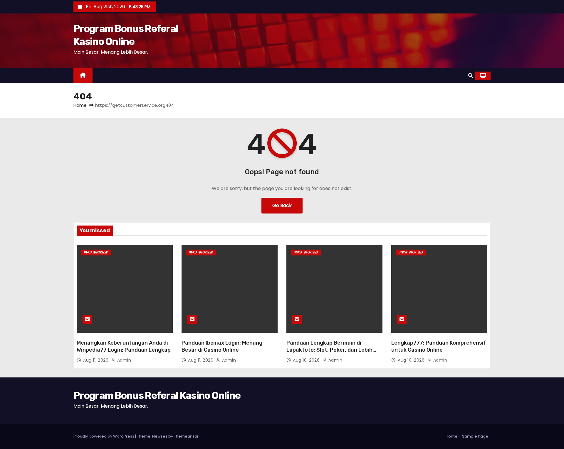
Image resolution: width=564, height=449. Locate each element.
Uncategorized (96, 252)
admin (123, 360)
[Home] (83, 75)
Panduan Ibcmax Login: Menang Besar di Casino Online (222, 346)
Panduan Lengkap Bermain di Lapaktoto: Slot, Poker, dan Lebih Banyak (329, 350)
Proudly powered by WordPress (104, 436)
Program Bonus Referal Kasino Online (157, 395)
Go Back (282, 205)
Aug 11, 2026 (96, 360)
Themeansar (186, 436)
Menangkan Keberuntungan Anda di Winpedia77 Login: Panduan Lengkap (124, 346)
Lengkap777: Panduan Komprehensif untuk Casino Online (438, 346)
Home (80, 105)
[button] (470, 75)
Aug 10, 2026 (307, 360)
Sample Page (475, 436)
